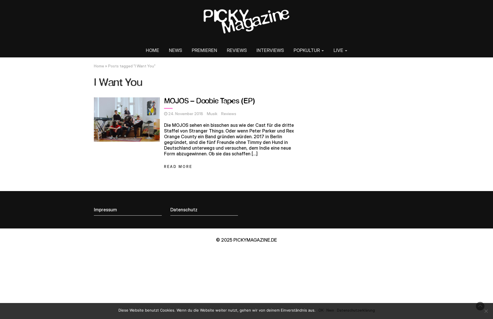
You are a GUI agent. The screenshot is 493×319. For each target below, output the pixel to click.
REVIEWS (237, 50)
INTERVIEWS (270, 50)
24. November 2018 (185, 113)
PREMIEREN (204, 50)
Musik (212, 113)
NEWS (175, 50)
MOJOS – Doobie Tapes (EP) (209, 101)
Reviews (228, 113)
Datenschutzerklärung (356, 310)
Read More (178, 166)
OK (321, 310)
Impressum (105, 209)
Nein (330, 310)
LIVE (339, 50)
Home (99, 66)
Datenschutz (183, 209)
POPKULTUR (307, 50)
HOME (152, 50)
